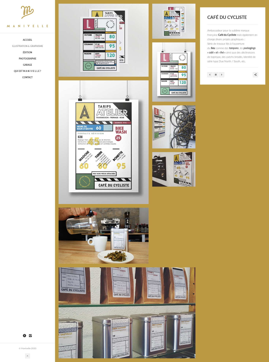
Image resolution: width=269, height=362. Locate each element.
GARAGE (27, 65)
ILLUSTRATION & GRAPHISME (27, 46)
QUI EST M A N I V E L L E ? (27, 71)
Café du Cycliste (227, 35)
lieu (213, 48)
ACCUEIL (27, 40)
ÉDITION (27, 52)
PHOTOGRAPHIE (27, 59)
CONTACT (27, 77)
